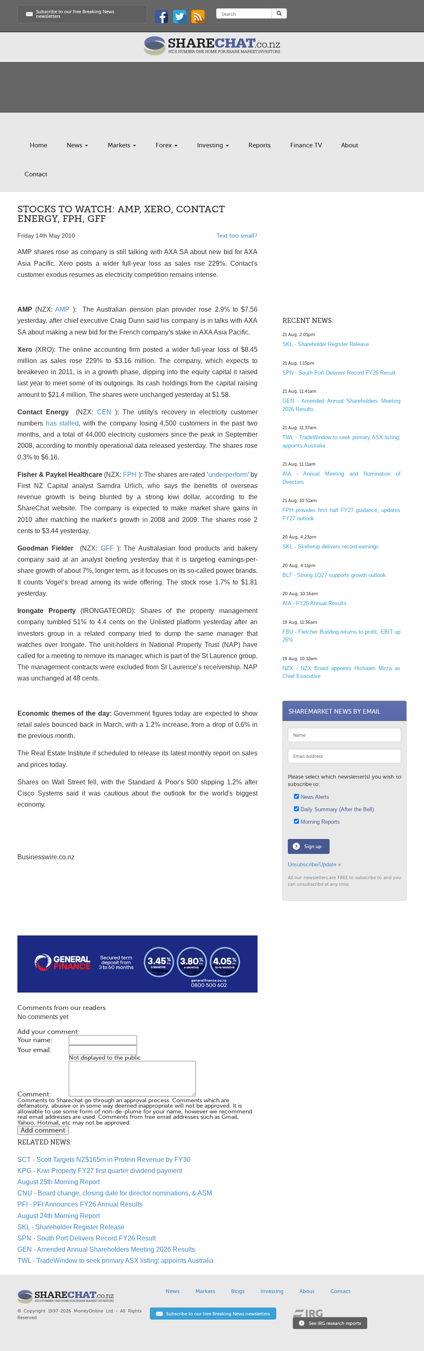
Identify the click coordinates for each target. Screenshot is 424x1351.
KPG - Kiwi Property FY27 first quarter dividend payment (99, 1170)
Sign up (312, 846)
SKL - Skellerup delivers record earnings (330, 546)
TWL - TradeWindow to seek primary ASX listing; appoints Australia (115, 1260)
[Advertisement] (137, 909)
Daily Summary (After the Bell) (336, 809)
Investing (211, 145)
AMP (62, 309)
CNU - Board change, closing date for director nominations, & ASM (114, 1193)
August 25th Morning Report (58, 1181)
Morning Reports (319, 822)
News (75, 145)
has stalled (62, 423)
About (349, 145)
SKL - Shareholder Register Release (71, 1227)
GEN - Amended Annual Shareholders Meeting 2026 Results (106, 1249)
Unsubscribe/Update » (314, 864)
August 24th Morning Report (58, 1215)
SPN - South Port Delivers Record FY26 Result (86, 1238)
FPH (130, 474)
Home (38, 145)
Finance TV (306, 145)
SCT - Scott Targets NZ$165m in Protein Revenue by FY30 (103, 1159)
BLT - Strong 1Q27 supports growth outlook (334, 575)
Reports (259, 145)
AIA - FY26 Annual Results (314, 603)
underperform (228, 474)
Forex (164, 145)
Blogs (238, 1291)
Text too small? (237, 236)
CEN (104, 412)
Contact (35, 174)
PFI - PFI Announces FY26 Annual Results (79, 1204)
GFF (107, 548)
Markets (120, 145)
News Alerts (314, 797)
